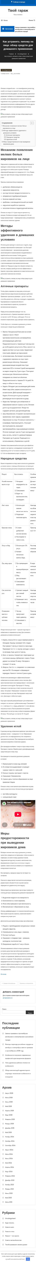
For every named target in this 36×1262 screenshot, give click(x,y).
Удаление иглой (11, 139)
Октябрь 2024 (9, 1141)
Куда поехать (9, 1223)
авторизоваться (7, 998)
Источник (3, 974)
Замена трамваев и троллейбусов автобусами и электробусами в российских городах (19, 1036)
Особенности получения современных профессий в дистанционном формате (18, 1056)
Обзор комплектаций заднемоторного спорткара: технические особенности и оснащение (18, 1073)
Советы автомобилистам (13, 1240)
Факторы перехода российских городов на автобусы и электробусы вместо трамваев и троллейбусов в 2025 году (19, 1047)
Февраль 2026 (10, 1119)
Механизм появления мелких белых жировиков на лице (15, 127)
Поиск (31, 20)
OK (28, 1259)
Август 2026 (9, 1093)
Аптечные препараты (13, 135)
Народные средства (13, 137)
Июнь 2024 (9, 1159)
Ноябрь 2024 (9, 1137)
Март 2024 (8, 1172)
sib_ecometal (15, 74)
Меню (6, 20)
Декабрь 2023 (9, 1180)
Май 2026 (8, 1106)
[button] (31, 123)
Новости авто (9, 1227)
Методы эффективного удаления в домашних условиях (14, 132)
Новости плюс (9, 1232)
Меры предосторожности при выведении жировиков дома (16, 143)
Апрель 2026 (9, 1111)
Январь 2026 (9, 1124)
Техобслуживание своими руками (16, 1245)
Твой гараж (18, 11)
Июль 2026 (9, 1098)
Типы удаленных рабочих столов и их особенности (17, 1064)
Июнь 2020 (9, 1193)
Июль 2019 (8, 1202)
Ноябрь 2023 (9, 1185)
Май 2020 (8, 1198)
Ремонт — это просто (12, 1236)
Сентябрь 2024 (10, 1145)
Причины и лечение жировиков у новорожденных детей (27, 983)
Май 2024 (8, 1163)
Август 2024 (9, 1150)
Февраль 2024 (10, 1176)
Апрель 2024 (9, 1167)
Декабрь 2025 (9, 1128)
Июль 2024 (9, 1154)
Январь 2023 (9, 1189)
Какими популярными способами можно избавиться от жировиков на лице (10, 983)
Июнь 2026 (9, 1102)
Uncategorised (6, 70)
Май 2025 (8, 1132)
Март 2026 (8, 1115)
